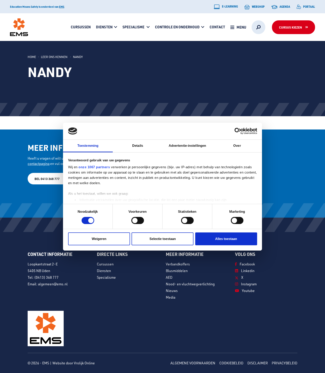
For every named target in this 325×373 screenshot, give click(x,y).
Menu (241, 27)
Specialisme (133, 27)
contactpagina (39, 163)
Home (32, 57)
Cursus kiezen (290, 27)
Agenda (284, 6)
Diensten (104, 27)
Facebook (247, 264)
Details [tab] (137, 145)
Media (170, 297)
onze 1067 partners (94, 167)
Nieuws (172, 290)
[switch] (137, 220)
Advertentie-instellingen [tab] (187, 145)
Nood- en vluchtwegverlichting (190, 284)
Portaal (309, 6)
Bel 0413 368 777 (47, 179)
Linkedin (247, 271)
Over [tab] (237, 145)
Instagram (248, 284)
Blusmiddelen (177, 271)
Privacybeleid (284, 363)
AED (169, 277)
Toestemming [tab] (87, 145)
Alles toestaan (226, 239)
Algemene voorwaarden (192, 363)
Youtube (248, 290)
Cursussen (81, 27)
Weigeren (99, 239)
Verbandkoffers (178, 264)
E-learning (230, 6)
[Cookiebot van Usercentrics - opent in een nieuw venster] (237, 131)
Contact (217, 27)
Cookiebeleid (231, 363)
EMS (61, 6)
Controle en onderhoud (177, 27)
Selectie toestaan (162, 239)
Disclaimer (257, 363)
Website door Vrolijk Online (73, 363)
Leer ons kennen (54, 57)
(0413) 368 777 (46, 277)
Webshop (258, 6)
